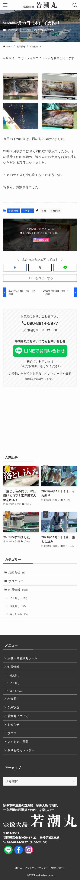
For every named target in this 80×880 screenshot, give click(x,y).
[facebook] (18, 850)
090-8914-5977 (42, 323)
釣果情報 (13, 29)
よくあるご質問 (17, 742)
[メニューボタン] (5, 5)
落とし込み (19, 614)
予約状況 (13, 707)
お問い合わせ (58, 867)
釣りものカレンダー (20, 750)
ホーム (18, 867)
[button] (15, 267)
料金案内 (13, 699)
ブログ (15, 581)
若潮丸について (17, 716)
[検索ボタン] (75, 5)
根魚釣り (18, 606)
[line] (8, 850)
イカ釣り (26, 29)
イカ (43, 210)
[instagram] (29, 850)
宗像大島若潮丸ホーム (22, 658)
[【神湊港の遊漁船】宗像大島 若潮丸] (40, 5)
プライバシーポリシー (36, 867)
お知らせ (16, 572)
